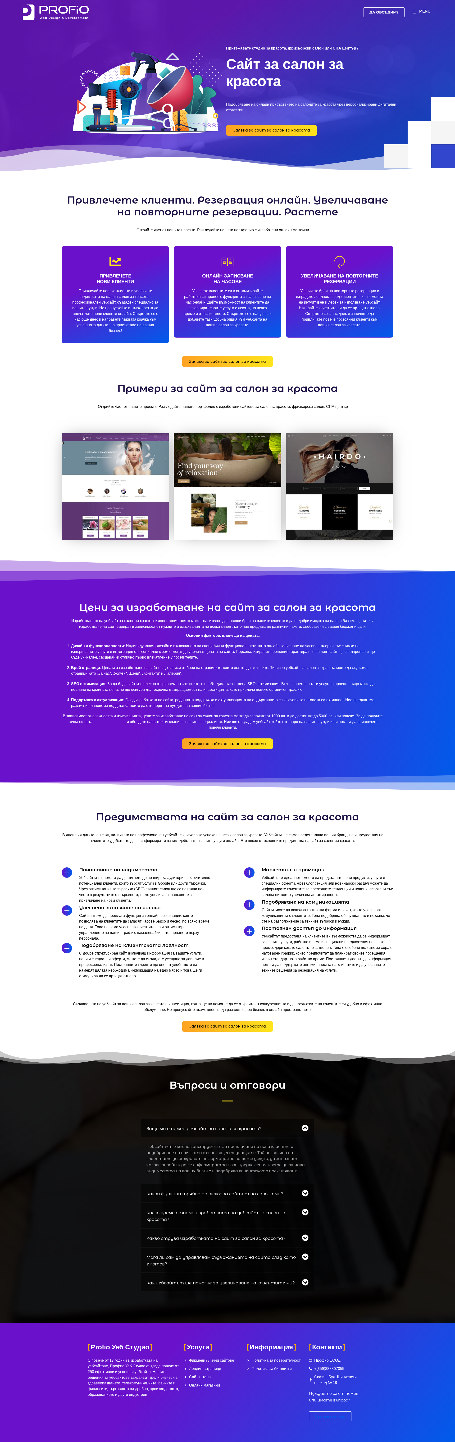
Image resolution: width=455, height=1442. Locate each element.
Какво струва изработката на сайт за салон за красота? (215, 1238)
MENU (425, 11)
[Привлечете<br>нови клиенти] (115, 262)
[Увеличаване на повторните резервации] (340, 262)
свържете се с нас (110, 722)
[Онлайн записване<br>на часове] (227, 262)
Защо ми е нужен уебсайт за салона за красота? (204, 1128)
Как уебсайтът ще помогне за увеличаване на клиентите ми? (220, 1283)
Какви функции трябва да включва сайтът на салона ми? (214, 1193)
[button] (227, 1128)
